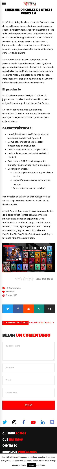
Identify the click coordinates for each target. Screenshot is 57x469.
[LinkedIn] (42, 422)
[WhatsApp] (39, 308)
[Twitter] (7, 308)
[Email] (49, 308)
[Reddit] (28, 308)
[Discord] (52, 422)
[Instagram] (14, 422)
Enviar (28, 405)
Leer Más (40, 465)
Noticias (10, 291)
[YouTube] (33, 422)
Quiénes (14, 433)
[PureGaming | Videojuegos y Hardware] (30, 3)
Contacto (9, 445)
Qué (12, 439)
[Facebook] (18, 308)
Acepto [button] (31, 465)
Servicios (19, 451)
